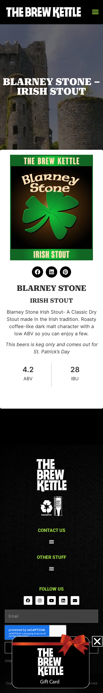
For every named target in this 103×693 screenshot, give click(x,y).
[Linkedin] (63, 600)
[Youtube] (51, 600)
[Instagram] (39, 600)
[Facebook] (28, 600)
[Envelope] (75, 600)
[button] (95, 12)
